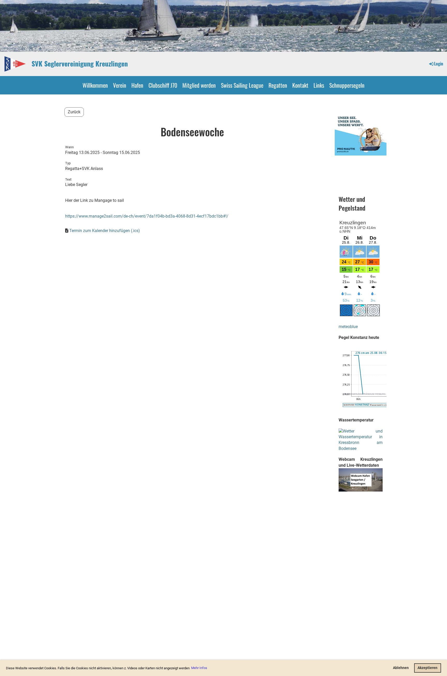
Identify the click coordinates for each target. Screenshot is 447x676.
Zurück (74, 111)
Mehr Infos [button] (199, 668)
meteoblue (348, 326)
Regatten (278, 85)
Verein (119, 85)
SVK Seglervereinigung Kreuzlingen (80, 63)
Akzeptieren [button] (427, 668)
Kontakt (300, 85)
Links (319, 85)
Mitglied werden (199, 85)
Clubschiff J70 (162, 85)
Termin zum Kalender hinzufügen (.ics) (104, 230)
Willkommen (95, 85)
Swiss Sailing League (242, 85)
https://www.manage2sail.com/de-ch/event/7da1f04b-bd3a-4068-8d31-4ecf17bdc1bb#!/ (146, 216)
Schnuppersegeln (346, 85)
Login (438, 64)
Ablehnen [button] (401, 668)
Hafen (137, 85)
